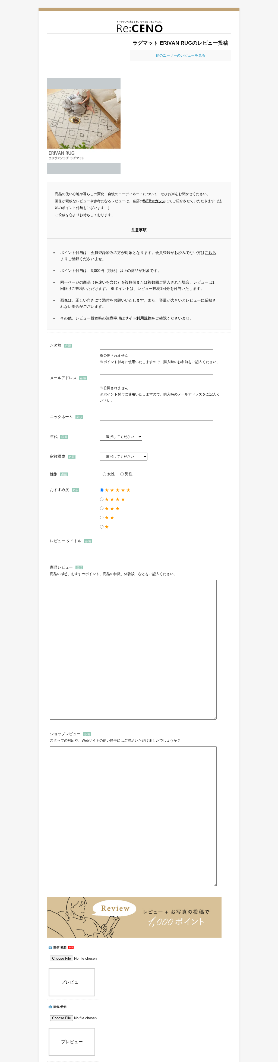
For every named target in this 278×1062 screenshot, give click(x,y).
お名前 (55, 345)
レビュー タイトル (65, 541)
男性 (128, 474)
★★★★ (115, 499)
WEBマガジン (154, 201)
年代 (54, 436)
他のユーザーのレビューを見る (180, 55)
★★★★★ (118, 490)
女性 (111, 474)
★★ (110, 517)
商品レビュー (61, 567)
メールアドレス (63, 378)
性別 (54, 474)
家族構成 (57, 456)
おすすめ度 (59, 489)
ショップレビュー (65, 734)
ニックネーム (61, 417)
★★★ (113, 508)
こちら (210, 252)
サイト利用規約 (138, 318)
